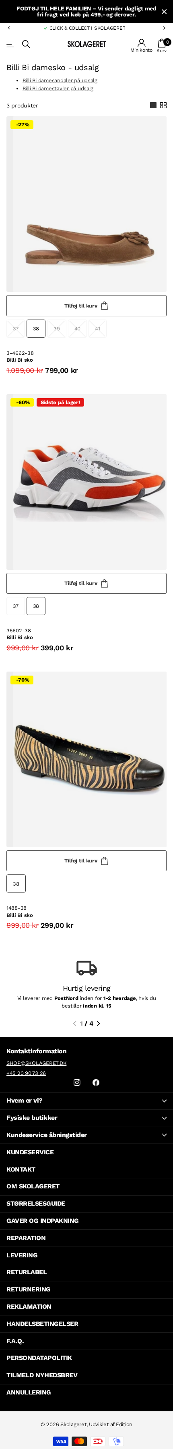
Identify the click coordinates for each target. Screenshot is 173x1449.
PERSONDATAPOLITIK (39, 1358)
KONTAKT (20, 1169)
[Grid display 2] (163, 105)
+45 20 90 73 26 (26, 1073)
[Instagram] (77, 1082)
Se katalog (11, 44)
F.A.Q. (15, 1341)
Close (164, 11)
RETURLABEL (26, 1272)
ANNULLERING (28, 1392)
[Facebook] (96, 1082)
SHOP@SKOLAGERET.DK (36, 1063)
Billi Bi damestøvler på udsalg (58, 88)
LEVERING (21, 1255)
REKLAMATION (28, 1306)
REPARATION (25, 1238)
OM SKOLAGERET (33, 1186)
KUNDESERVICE (30, 1152)
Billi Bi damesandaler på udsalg (60, 80)
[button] (9, 28)
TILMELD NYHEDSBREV (41, 1375)
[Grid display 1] (153, 105)
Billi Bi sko (19, 360)
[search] (26, 44)
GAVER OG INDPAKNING (42, 1220)
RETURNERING (28, 1289)
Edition (124, 1424)
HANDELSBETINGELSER (42, 1324)
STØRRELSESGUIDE (35, 1203)
